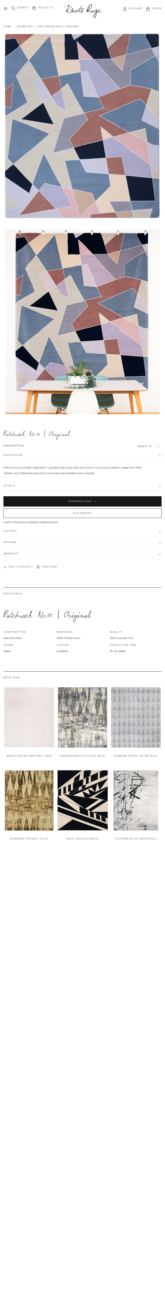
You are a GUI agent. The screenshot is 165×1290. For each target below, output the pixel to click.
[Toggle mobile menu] (5, 8)
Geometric (25, 26)
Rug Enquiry (82, 513)
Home (7, 26)
